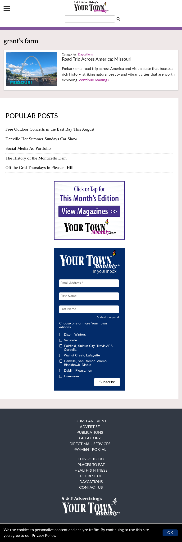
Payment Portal (89, 449)
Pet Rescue (91, 476)
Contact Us (91, 487)
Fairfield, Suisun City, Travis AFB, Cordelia (89, 347)
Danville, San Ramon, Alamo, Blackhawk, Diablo (86, 363)
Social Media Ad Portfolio (28, 148)
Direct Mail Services (89, 444)
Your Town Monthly (91, 7)
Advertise (90, 427)
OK (170, 533)
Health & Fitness (91, 470)
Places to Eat (91, 465)
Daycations (85, 54)
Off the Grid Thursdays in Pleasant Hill (39, 167)
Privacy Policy (43, 535)
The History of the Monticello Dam (36, 158)
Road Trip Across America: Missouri (97, 59)
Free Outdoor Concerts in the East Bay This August (49, 129)
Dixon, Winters (75, 334)
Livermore (71, 376)
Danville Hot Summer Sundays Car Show (41, 139)
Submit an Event (89, 421)
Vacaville (70, 340)
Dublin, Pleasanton (78, 370)
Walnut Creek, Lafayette (82, 355)
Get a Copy (90, 438)
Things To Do (91, 459)
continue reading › (94, 80)
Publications (90, 432)
